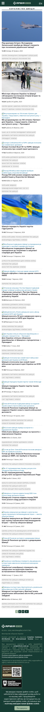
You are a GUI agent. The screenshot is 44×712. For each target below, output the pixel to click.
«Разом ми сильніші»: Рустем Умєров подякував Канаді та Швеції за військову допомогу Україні (21, 294)
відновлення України (10, 442)
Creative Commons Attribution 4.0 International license (22, 638)
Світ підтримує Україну (11, 377)
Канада (27, 304)
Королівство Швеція (10, 58)
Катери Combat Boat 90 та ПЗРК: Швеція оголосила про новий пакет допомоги (21, 148)
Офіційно (22, 307)
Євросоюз (12, 483)
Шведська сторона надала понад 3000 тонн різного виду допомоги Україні (20, 498)
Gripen (4, 55)
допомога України (9, 420)
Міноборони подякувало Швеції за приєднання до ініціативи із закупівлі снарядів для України (19, 250)
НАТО (20, 283)
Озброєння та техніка (10, 166)
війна (4, 237)
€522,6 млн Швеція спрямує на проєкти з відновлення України (21, 433)
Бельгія (5, 483)
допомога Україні (26, 442)
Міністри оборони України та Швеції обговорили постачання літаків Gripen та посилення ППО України (21, 96)
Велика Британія (8, 604)
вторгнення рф (33, 531)
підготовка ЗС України (10, 583)
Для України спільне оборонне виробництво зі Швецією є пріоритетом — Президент (21, 340)
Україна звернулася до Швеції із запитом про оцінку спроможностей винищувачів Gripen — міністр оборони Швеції (21, 520)
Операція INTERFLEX (26, 580)
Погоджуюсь (22, 708)
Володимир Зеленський (28, 55)
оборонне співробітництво (12, 353)
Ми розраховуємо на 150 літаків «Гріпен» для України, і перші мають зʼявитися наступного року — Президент (21, 122)
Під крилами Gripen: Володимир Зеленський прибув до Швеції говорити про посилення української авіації (20, 45)
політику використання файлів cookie (22, 703)
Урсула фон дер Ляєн (10, 489)
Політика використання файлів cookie (15, 657)
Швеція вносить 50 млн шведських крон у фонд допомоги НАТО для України (21, 317)
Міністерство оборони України (13, 163)
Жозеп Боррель (23, 483)
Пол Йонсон (32, 508)
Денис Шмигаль (14, 106)
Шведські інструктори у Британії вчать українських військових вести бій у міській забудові (22, 593)
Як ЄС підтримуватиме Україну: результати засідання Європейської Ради (21, 473)
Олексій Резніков (8, 423)
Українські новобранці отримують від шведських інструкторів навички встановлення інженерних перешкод (19, 569)
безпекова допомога (10, 304)
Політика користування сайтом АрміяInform (17, 655)
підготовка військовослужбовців (15, 607)
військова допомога (10, 157)
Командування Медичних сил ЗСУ (15, 188)
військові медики (9, 185)
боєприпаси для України (20, 261)
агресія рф (6, 261)
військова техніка (15, 237)
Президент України (9, 138)
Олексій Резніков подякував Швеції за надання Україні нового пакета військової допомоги (21, 410)
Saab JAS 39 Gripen (9, 132)
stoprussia (6, 508)
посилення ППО (24, 58)
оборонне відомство (26, 550)
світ (24, 486)
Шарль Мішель (24, 489)
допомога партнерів (10, 135)
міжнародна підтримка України (14, 240)
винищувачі (13, 55)
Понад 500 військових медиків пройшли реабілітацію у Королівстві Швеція (21, 176)
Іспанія (32, 483)
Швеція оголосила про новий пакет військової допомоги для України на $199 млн (21, 364)
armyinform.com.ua (21, 646)
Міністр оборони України (11, 109)
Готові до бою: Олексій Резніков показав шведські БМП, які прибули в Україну (21, 455)
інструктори (20, 604)
